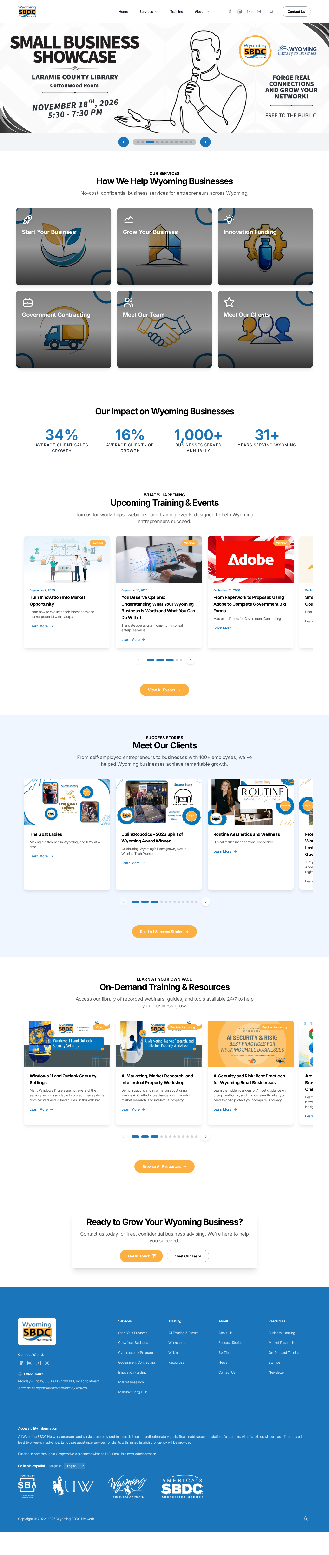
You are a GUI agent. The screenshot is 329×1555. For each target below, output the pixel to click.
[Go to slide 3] (147, 142)
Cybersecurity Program (135, 1352)
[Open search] (271, 11)
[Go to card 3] (170, 660)
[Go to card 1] (150, 660)
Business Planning (282, 1333)
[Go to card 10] (187, 902)
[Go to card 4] (177, 660)
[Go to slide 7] (171, 142)
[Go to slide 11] (191, 142)
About (199, 11)
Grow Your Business (133, 1343)
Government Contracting (136, 1362)
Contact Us (296, 11)
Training (176, 11)
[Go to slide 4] (155, 142)
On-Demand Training (284, 1352)
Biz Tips (224, 1352)
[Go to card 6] (170, 902)
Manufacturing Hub (132, 1392)
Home (123, 11)
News (222, 1362)
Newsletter (277, 1372)
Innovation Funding (132, 1372)
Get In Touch (139, 1256)
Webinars (175, 1352)
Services (146, 11)
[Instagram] (259, 11)
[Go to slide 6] (166, 142)
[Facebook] (230, 11)
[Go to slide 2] (142, 142)
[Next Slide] (205, 142)
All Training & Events (183, 1333)
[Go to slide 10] (186, 142)
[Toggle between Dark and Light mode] (305, 1519)
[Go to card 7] (174, 902)
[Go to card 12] (196, 902)
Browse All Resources (161, 1166)
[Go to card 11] (192, 902)
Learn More (39, 626)
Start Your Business (132, 1333)
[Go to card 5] (181, 660)
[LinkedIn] (239, 11)
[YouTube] (249, 11)
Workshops (176, 1343)
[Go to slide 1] (138, 142)
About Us (225, 1333)
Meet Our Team (188, 1256)
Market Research (131, 1382)
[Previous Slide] (123, 142)
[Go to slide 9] (181, 142)
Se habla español (31, 1466)
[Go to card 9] (183, 902)
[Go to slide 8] (176, 142)
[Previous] (138, 660)
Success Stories (230, 1343)
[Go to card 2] (160, 660)
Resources (176, 1362)
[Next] (190, 660)
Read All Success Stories (161, 931)
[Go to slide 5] (162, 142)
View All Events (161, 689)
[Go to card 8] (179, 902)
